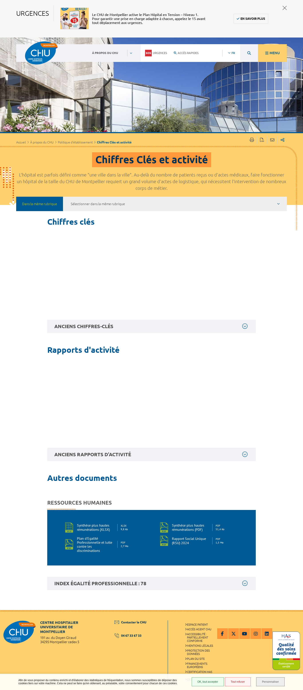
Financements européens (197, 665)
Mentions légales (200, 645)
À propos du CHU (42, 142)
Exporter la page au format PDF (262, 140)
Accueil (21, 142)
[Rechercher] (249, 53)
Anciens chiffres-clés (83, 326)
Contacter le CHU (133, 622)
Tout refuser (238, 681)
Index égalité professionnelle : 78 (100, 583)
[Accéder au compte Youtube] (244, 633)
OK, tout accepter (207, 681)
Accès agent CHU (199, 629)
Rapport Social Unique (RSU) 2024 (197, 540)
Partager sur (282, 140)
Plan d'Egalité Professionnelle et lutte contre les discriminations (102, 544)
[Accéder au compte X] (233, 633)
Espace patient (197, 624)
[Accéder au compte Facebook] (222, 633)
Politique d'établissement (75, 142)
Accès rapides (188, 52)
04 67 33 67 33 (131, 635)
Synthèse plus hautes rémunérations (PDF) (197, 527)
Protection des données (198, 652)
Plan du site (196, 658)
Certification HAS (199, 671)
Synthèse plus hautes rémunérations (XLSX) (102, 527)
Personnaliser (270, 681)
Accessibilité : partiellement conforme (197, 637)
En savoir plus (252, 18)
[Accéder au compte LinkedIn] (267, 633)
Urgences (160, 52)
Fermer (285, 8)
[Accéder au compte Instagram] (255, 633)
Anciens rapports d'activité (92, 454)
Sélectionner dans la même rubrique (98, 204)
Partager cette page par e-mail (272, 140)
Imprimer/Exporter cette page (252, 140)
